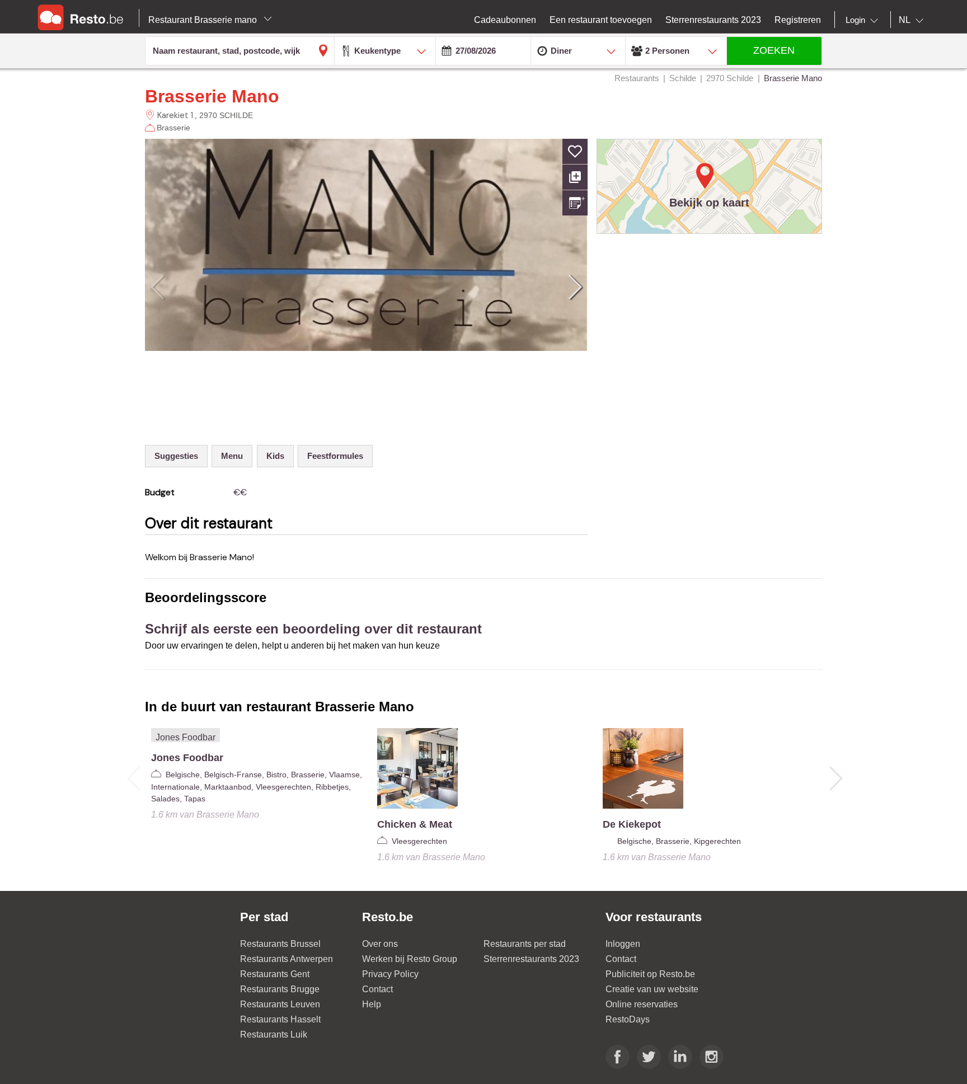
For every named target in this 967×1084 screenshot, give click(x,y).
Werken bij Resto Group (409, 959)
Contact (377, 989)
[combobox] (864, 20)
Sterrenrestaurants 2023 (531, 959)
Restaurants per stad (525, 944)
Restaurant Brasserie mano (203, 20)
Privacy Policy (390, 974)
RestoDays (627, 1019)
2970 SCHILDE (226, 115)
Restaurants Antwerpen (286, 959)
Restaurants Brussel (280, 944)
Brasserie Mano (212, 96)
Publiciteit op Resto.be (650, 974)
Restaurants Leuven (280, 1004)
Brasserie (173, 127)
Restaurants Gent (274, 974)
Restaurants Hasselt (280, 1019)
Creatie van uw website (651, 989)
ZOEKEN (774, 50)
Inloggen (622, 944)
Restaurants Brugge (280, 989)
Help (371, 1004)
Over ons (380, 944)
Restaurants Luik (273, 1034)
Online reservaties (641, 1004)
